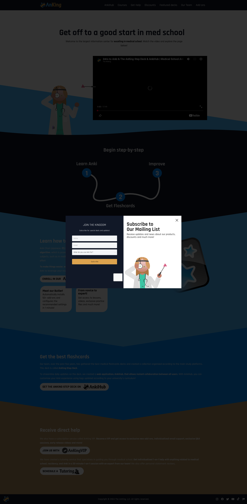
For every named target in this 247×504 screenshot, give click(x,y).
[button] (177, 220)
